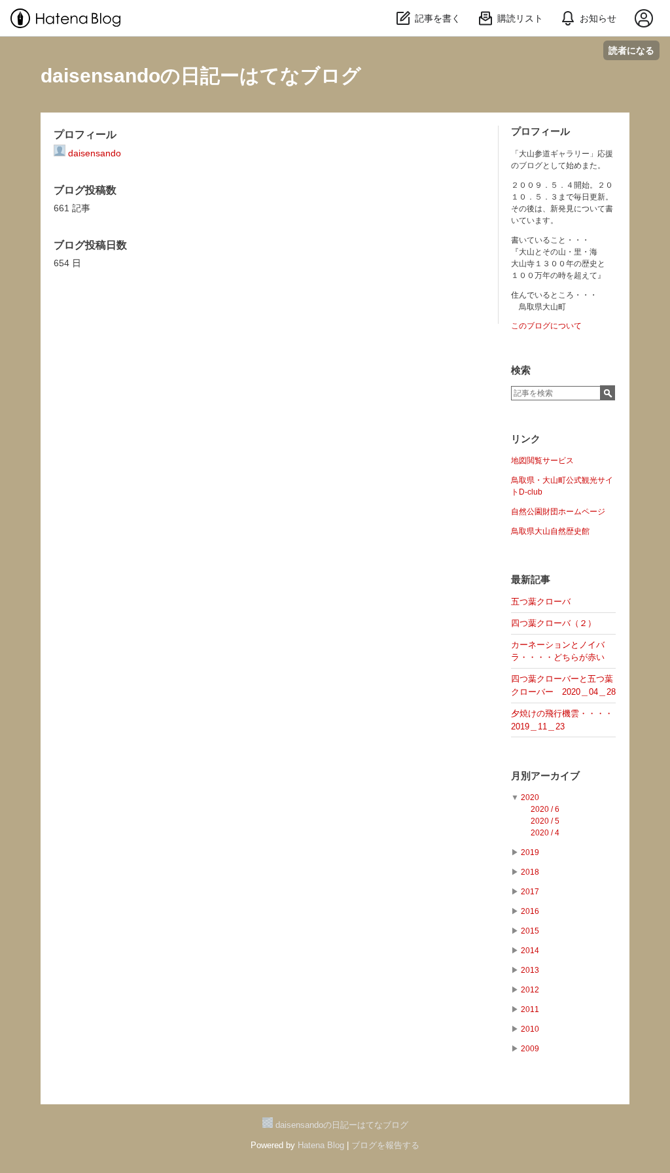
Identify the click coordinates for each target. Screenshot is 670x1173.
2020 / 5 (545, 821)
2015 (530, 931)
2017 (530, 891)
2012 (530, 989)
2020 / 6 (545, 809)
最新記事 (530, 579)
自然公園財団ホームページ (558, 511)
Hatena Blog (321, 1145)
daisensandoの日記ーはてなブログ (201, 75)
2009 (530, 1048)
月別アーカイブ (545, 775)
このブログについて (546, 325)
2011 (530, 1009)
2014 (530, 950)
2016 (530, 911)
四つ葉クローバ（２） (553, 623)
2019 (530, 852)
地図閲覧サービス (542, 460)
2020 (530, 797)
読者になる (631, 50)
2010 (530, 1029)
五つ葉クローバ (541, 601)
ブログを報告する (385, 1145)
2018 (530, 872)
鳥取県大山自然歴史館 (550, 531)
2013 (530, 970)
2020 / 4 (545, 832)
